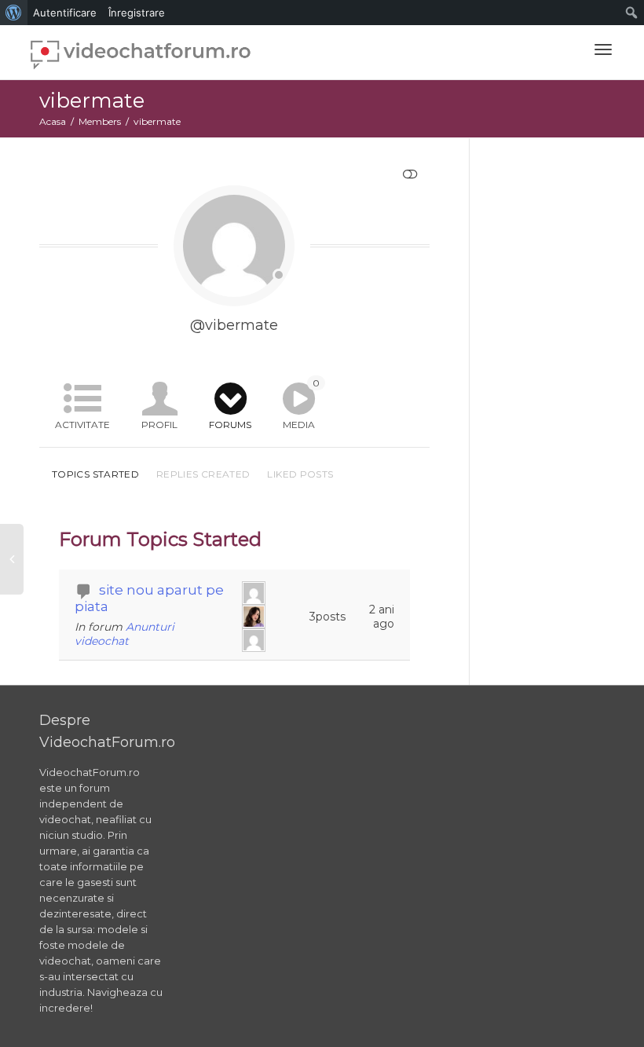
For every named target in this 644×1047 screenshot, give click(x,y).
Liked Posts (300, 474)
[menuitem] (13, 12)
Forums (230, 424)
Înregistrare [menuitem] (136, 12)
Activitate (82, 424)
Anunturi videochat (124, 634)
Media (301, 403)
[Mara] (255, 616)
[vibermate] (255, 593)
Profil (159, 424)
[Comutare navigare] (603, 49)
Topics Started (95, 474)
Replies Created (203, 474)
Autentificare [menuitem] (65, 12)
